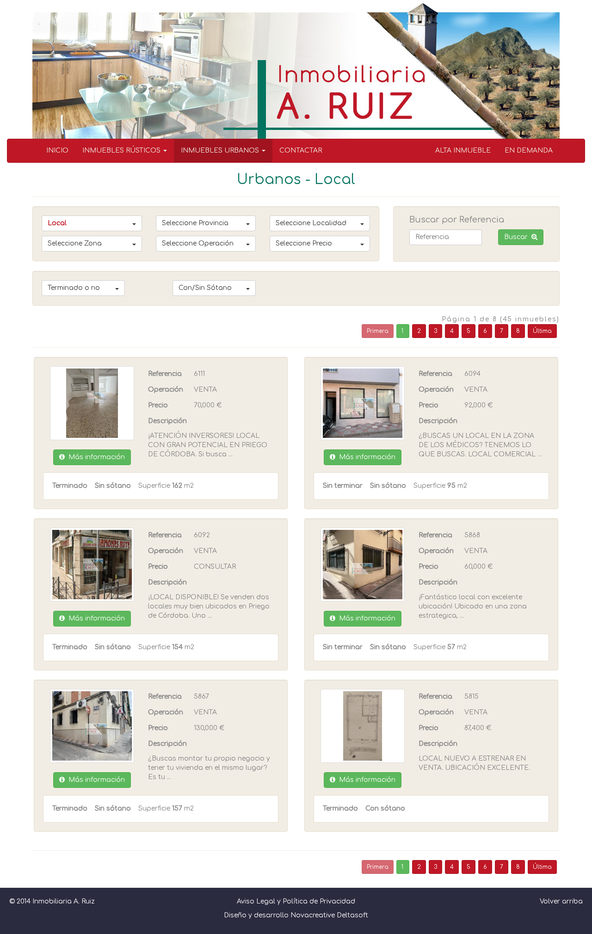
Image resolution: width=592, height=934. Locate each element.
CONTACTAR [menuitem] (300, 150)
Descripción (167, 421)
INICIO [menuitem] (57, 150)
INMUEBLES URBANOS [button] (221, 150)
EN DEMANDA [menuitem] (529, 150)
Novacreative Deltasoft (329, 915)
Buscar (517, 237)
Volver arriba (561, 901)
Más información (95, 457)
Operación (165, 389)
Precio (158, 405)
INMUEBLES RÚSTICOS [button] (122, 150)
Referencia (165, 373)
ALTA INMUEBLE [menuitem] (463, 150)
